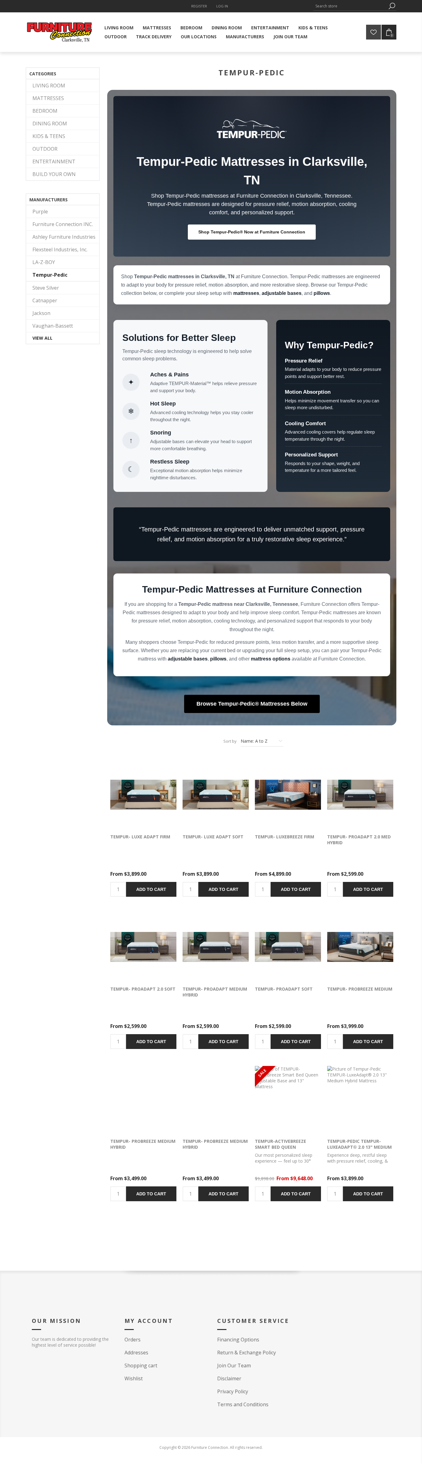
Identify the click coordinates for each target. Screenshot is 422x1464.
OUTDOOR (44, 148)
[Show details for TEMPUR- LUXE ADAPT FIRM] (143, 794)
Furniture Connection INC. (62, 224)
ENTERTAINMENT (53, 161)
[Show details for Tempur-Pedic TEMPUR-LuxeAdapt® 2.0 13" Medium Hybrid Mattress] (360, 1099)
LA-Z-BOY (43, 262)
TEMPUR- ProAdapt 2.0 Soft (142, 989)
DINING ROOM (49, 123)
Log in (222, 6)
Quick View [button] (134, 794)
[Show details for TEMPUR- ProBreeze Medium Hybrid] (143, 1099)
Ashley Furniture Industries (63, 236)
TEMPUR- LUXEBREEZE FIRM (284, 837)
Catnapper (44, 300)
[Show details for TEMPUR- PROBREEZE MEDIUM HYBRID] (216, 1099)
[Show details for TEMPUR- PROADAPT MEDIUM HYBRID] (216, 947)
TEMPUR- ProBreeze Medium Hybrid (142, 1144)
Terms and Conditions (242, 1404)
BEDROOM (44, 110)
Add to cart (151, 889)
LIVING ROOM (48, 85)
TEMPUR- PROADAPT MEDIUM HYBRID (215, 992)
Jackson (41, 313)
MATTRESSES (48, 98)
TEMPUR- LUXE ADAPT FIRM (140, 837)
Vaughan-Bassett (52, 325)
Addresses (136, 1352)
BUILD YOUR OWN (54, 174)
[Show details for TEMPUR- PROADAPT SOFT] (288, 947)
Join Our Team (234, 1365)
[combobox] (350, 6)
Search (391, 6)
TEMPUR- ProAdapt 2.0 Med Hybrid (359, 839)
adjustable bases (282, 293)
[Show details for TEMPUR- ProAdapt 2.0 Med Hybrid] (360, 794)
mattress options (270, 658)
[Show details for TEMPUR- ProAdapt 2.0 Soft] (143, 947)
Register (199, 6)
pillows (322, 293)
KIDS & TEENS (48, 136)
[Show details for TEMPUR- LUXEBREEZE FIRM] (288, 794)
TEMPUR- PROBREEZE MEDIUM (359, 989)
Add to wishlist (152, 794)
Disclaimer (229, 1378)
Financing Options (238, 1339)
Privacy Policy (232, 1391)
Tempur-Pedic (49, 274)
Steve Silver (45, 287)
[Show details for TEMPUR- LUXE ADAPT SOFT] (216, 794)
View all (42, 338)
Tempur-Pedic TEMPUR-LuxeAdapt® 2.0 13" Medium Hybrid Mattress (359, 1147)
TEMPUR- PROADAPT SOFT (284, 989)
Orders (132, 1339)
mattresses (246, 293)
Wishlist (133, 1378)
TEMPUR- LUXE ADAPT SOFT (213, 837)
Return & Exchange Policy (246, 1352)
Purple (40, 211)
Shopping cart (140, 1365)
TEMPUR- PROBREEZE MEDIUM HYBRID (215, 1144)
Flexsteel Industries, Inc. (59, 249)
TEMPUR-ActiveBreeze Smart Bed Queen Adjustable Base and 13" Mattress (284, 1150)
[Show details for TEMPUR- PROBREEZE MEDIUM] (360, 947)
